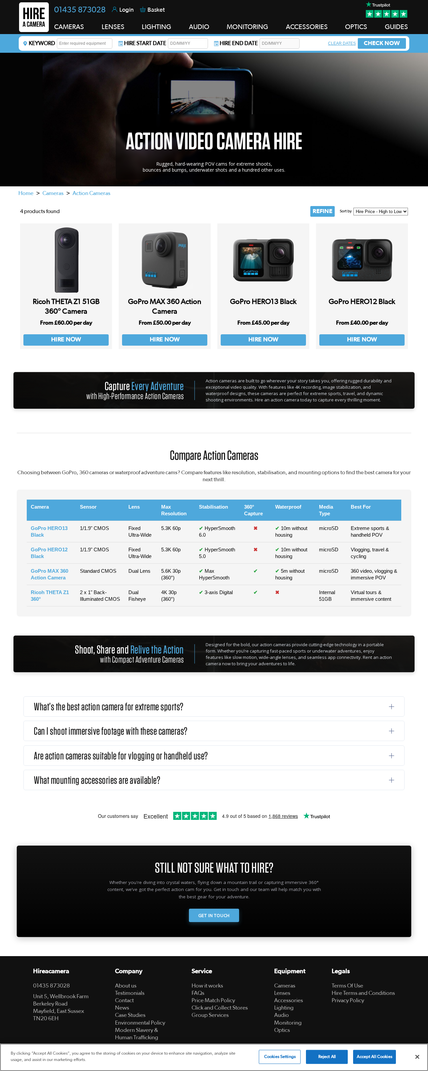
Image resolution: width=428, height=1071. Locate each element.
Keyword (42, 43)
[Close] (417, 1056)
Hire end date (239, 43)
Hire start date (145, 43)
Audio (281, 1015)
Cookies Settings (280, 1057)
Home (25, 193)
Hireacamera (51, 971)
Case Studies (130, 1015)
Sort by (346, 211)
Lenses (282, 993)
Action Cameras (91, 193)
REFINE (322, 211)
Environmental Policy (140, 1023)
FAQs (198, 993)
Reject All (327, 1057)
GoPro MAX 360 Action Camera (164, 306)
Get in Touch (214, 915)
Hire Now (66, 340)
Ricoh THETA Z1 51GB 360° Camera (66, 306)
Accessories (288, 1000)
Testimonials (129, 993)
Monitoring (288, 1023)
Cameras (53, 193)
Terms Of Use (347, 986)
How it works (207, 986)
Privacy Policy (348, 1000)
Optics (282, 1030)
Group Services (210, 1015)
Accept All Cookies (374, 1057)
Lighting (284, 1008)
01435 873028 (80, 10)
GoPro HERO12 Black (362, 301)
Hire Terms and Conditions (363, 993)
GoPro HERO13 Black (263, 301)
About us (125, 986)
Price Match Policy (213, 1000)
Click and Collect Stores (220, 1008)
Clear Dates (342, 43)
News (122, 1008)
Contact (124, 1000)
